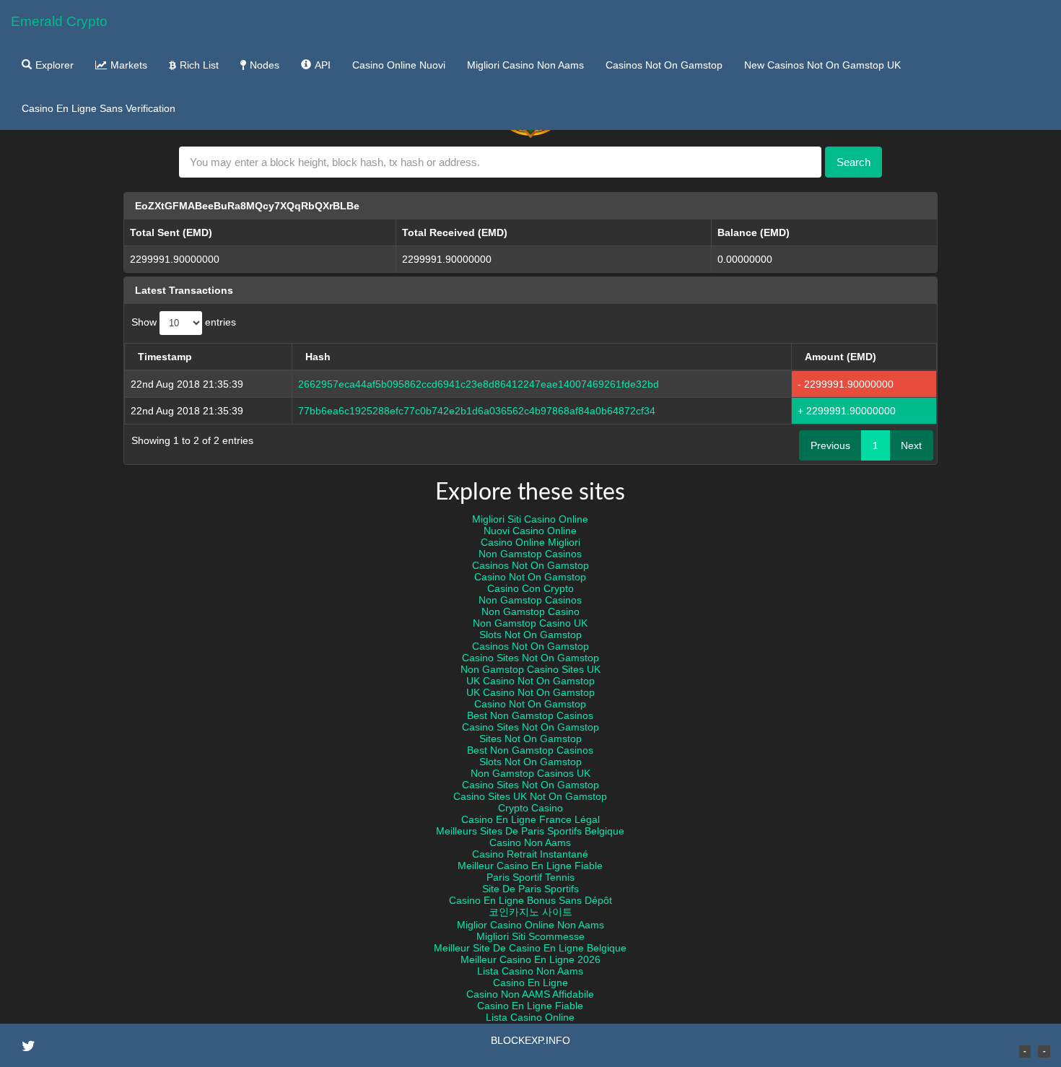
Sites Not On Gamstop (530, 738)
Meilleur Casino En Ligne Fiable (530, 865)
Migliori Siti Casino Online (530, 519)
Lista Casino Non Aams (530, 971)
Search (853, 162)
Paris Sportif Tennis (530, 877)
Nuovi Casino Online (530, 530)
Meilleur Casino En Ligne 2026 (530, 959)
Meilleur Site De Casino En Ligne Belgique (530, 948)
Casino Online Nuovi (398, 65)
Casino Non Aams (530, 842)
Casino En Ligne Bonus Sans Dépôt (530, 900)
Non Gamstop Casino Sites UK (530, 669)
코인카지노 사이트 (530, 912)
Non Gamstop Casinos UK (530, 773)
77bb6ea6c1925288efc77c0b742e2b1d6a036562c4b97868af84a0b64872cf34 (476, 411)
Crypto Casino (530, 808)
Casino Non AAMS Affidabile (530, 994)
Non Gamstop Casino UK (530, 623)
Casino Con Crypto (530, 588)
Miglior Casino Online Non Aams (530, 925)
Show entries (183, 322)
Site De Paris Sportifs (530, 888)
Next (911, 445)
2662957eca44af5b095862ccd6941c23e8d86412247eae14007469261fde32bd (478, 384)
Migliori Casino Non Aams (525, 65)
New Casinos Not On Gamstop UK (822, 65)
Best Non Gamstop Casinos (530, 715)
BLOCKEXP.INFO (530, 1040)
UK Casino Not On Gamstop (530, 681)
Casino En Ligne (530, 982)
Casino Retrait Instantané (530, 854)
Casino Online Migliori (530, 542)
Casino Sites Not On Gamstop (530, 657)
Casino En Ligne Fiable (530, 1005)
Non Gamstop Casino (530, 611)
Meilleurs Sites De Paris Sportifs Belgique (530, 831)
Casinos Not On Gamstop (664, 65)
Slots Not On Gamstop (530, 634)
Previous (830, 445)
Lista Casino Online (530, 1017)
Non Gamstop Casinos (530, 553)
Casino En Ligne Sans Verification (98, 108)
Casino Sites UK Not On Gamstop (530, 796)
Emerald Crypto (59, 21)
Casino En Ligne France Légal (530, 819)
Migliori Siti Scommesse (530, 936)
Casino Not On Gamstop (530, 577)
